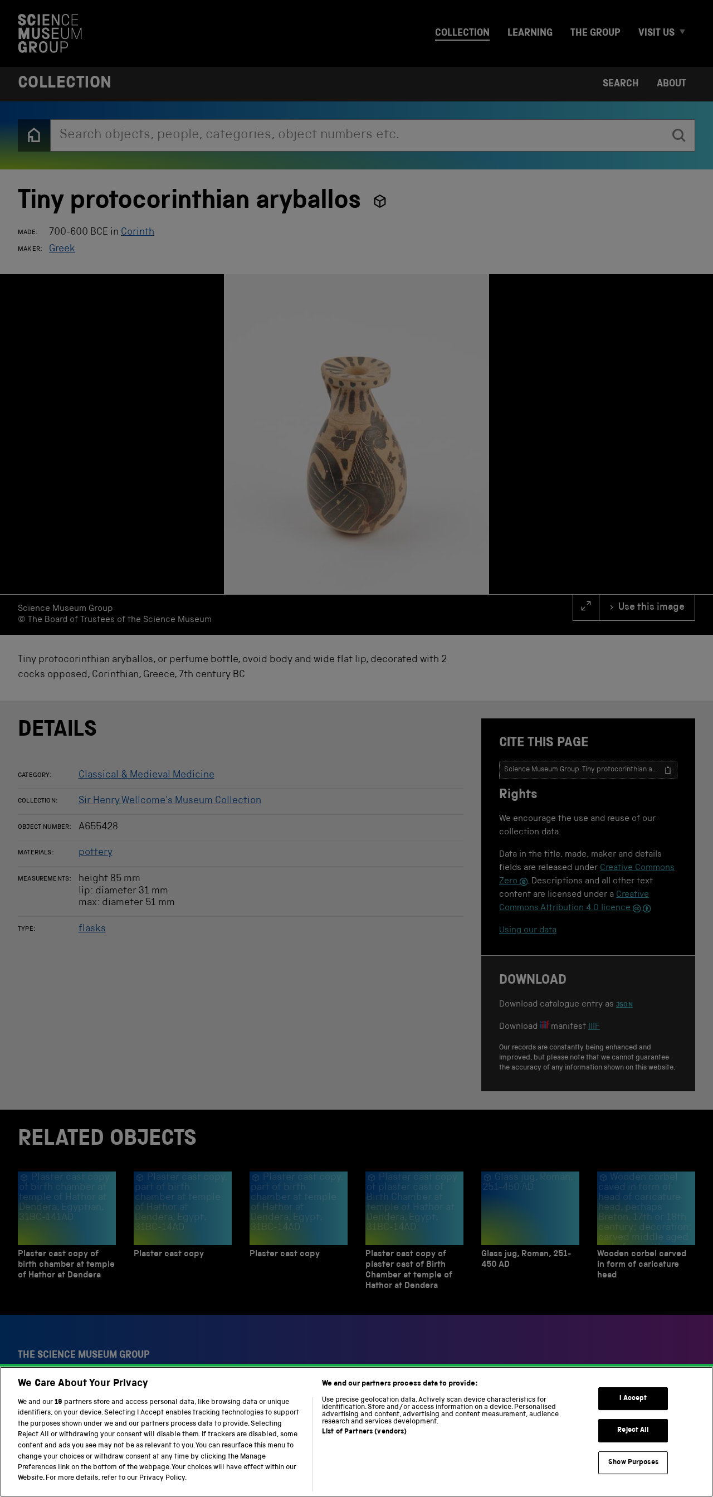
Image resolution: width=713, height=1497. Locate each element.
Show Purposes (633, 1462)
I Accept (633, 1398)
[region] (356, 1432)
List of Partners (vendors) (364, 1432)
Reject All (633, 1431)
